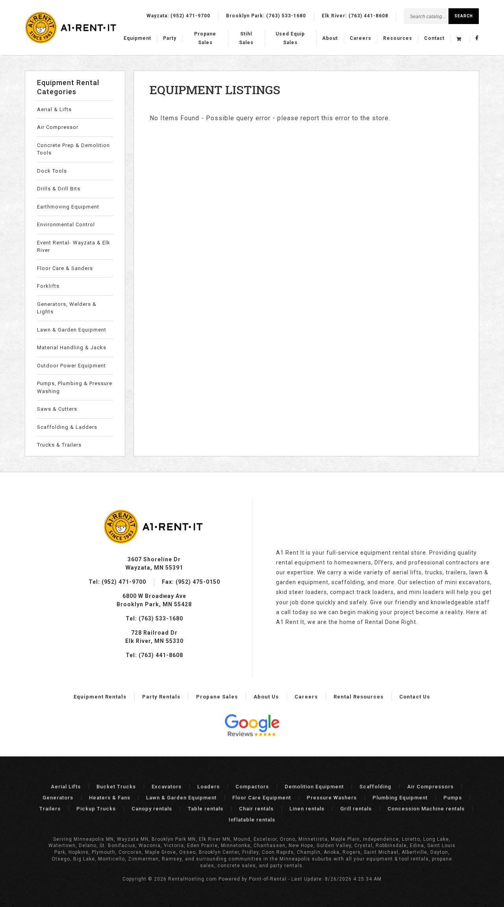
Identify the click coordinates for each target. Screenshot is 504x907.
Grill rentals (356, 809)
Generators (58, 798)
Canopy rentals (152, 809)
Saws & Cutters (57, 409)
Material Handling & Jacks (71, 347)
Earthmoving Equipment (68, 207)
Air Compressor (57, 127)
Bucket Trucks (116, 787)
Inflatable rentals (252, 820)
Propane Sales (205, 38)
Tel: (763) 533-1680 (154, 618)
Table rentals (205, 809)
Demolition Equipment (314, 787)
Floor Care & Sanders (65, 268)
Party (169, 38)
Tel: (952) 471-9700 (117, 582)
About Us (266, 697)
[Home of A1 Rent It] (154, 541)
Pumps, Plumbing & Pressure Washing (74, 387)
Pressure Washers (332, 798)
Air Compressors (430, 787)
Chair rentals (256, 809)
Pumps (452, 798)
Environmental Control (66, 224)
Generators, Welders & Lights (66, 308)
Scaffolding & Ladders (67, 427)
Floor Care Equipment (261, 798)
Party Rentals (161, 697)
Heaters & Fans (109, 798)
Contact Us (414, 697)
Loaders (208, 787)
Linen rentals (306, 809)
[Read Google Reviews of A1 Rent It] (252, 726)
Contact (434, 38)
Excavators (167, 787)
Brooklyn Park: (266, 16)
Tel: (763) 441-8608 (154, 655)
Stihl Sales (246, 38)
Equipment (137, 38)
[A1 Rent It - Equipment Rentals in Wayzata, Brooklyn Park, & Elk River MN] (71, 42)
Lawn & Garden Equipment (71, 330)
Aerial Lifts (66, 787)
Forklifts (48, 286)
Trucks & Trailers (59, 445)
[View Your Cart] (459, 38)
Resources (397, 38)
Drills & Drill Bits (58, 189)
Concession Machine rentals (426, 809)
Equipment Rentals (100, 697)
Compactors (252, 787)
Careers (360, 38)
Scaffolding (375, 787)
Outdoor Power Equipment (71, 366)
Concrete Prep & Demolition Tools (73, 149)
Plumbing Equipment (400, 798)
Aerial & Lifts (54, 109)
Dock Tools (52, 171)
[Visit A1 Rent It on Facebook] (477, 38)
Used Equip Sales (290, 38)
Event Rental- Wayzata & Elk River (73, 246)
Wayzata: (178, 16)
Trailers (50, 809)
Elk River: (355, 16)
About (330, 38)
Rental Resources (359, 697)
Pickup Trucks (96, 809)
